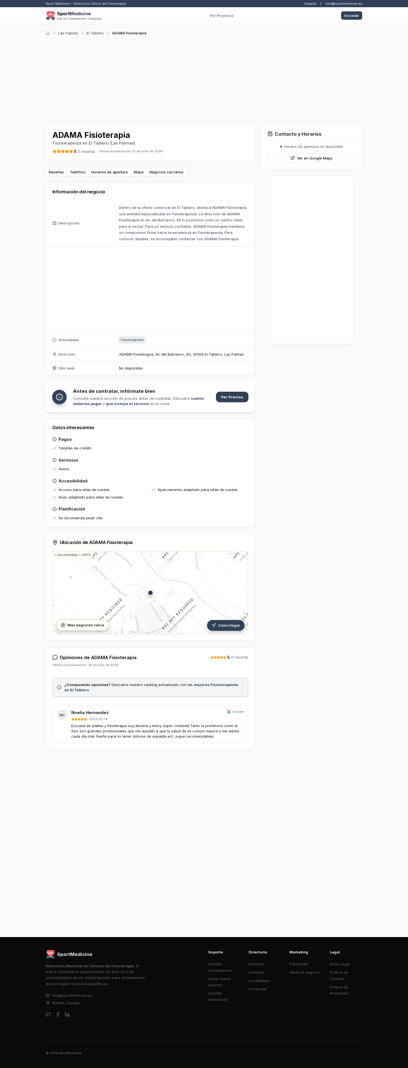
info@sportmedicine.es (343, 4)
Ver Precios (232, 397)
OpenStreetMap (67, 555)
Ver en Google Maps (315, 158)
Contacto (257, 972)
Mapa (138, 172)
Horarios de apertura (109, 172)
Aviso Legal (340, 964)
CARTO (86, 555)
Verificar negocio (304, 972)
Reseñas (56, 172)
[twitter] (48, 1014)
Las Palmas (68, 33)
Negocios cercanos (166, 172)
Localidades (259, 980)
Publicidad (298, 964)
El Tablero (95, 33)
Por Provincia (221, 15)
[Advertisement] (204, 79)
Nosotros (256, 964)
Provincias (258, 989)
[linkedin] (67, 1014)
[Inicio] (48, 33)
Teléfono (77, 172)
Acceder (351, 15)
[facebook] (58, 1014)
